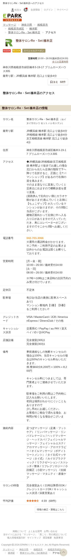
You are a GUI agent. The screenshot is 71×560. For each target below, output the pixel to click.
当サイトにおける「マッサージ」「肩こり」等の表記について (35, 534)
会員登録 (35, 9)
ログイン (48, 9)
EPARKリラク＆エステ (12, 17)
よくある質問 (35, 531)
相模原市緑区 (16, 28)
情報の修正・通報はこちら (50, 509)
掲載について (19, 531)
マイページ (62, 9)
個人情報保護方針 (16, 537)
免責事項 (58, 537)
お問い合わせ (50, 531)
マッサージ (9, 24)
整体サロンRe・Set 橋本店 (24, 32)
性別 (17, 10)
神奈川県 (26, 24)
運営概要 (47, 537)
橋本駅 (33, 28)
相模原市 (42, 24)
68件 (58, 81)
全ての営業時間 (60, 61)
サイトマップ (34, 537)
